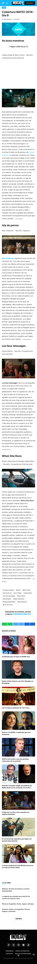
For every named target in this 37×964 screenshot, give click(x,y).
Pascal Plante (7, 599)
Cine (4, 7)
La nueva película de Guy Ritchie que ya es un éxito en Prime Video (17, 866)
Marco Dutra (21, 596)
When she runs (7, 604)
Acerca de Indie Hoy (22, 951)
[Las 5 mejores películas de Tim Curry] (18, 696)
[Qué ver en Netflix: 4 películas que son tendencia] (18, 720)
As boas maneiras (8, 590)
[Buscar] (7, 3)
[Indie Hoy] (17, 3)
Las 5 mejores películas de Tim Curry (15, 708)
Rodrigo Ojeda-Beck (9, 602)
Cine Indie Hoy (8, 19)
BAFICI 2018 (26, 590)
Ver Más (18, 919)
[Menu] (3, 3)
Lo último (6, 883)
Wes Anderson (22, 602)
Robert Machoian (18, 599)
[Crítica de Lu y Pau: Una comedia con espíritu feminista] (18, 800)
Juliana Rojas (28, 593)
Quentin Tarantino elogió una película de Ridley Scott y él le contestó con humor (17, 787)
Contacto (9, 953)
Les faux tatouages (9, 596)
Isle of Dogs (17, 593)
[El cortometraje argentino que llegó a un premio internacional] (18, 827)
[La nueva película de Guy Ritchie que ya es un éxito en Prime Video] (18, 853)
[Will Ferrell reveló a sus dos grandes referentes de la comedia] (18, 747)
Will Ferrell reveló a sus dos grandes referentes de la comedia (15, 760)
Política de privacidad (23, 953)
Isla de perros (7, 593)
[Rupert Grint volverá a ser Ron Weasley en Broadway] (18, 669)
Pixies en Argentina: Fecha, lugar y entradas (18, 904)
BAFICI (18, 590)
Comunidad (29, 3)
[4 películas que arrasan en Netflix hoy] (18, 645)
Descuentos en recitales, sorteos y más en (18, 613)
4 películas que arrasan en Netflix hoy (16, 657)
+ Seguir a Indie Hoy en (17, 47)
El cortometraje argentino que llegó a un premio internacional (17, 840)
